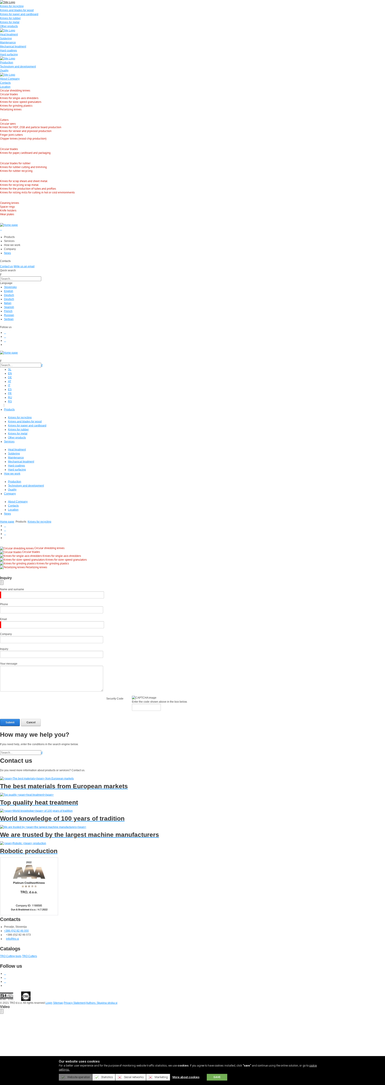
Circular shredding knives (15, 90)
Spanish (9, 307)
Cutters (4, 120)
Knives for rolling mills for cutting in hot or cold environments (37, 192)
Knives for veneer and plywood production (25, 131)
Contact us (6, 266)
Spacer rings (7, 207)
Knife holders (8, 210)
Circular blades (9, 94)
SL (9, 369)
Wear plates (7, 214)
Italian (7, 303)
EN (10, 373)
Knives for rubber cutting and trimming (23, 167)
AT (9, 381)
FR (10, 393)
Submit (10, 722)
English (8, 291)
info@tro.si (12, 938)
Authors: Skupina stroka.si (101, 1002)
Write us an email (24, 266)
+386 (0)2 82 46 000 (16, 930)
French (8, 311)
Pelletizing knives (10, 109)
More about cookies (185, 1077)
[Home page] (9, 225)
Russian (9, 315)
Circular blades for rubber (15, 163)
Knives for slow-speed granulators (20, 102)
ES (10, 389)
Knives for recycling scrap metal (19, 185)
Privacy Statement (75, 1002)
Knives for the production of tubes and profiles (28, 189)
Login (48, 1002)
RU (10, 397)
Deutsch (9, 295)
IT (9, 385)
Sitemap (58, 1002)
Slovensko (10, 287)
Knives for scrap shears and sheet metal (23, 181)
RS (10, 401)
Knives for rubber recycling (16, 171)
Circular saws (8, 124)
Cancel (31, 722)
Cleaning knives (9, 203)
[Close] (2, 582)
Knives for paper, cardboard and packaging (25, 153)
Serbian (9, 319)
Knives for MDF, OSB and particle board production (30, 127)
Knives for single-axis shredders (19, 98)
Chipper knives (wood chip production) (23, 138)
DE (10, 377)
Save (217, 1077)
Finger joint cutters (11, 135)
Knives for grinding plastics (16, 105)
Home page (7, 521)
